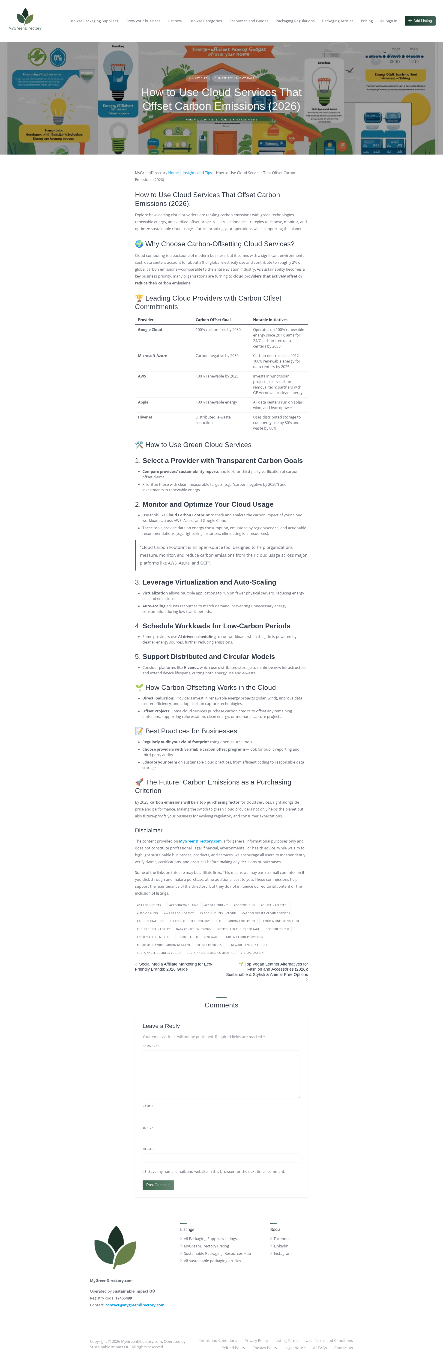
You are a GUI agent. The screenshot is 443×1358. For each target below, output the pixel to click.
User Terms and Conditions (329, 1340)
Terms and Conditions (218, 1340)
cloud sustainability (153, 929)
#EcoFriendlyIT (216, 905)
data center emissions (193, 929)
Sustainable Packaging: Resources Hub (217, 1253)
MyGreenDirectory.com (200, 841)
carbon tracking (150, 921)
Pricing (367, 20)
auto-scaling (147, 913)
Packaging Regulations (295, 20)
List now (175, 20)
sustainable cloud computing (211, 952)
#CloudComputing (183, 905)
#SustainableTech (275, 905)
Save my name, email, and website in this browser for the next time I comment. (216, 1171)
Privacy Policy (256, 1340)
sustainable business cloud (159, 952)
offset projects (209, 945)
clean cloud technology (190, 921)
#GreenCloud (244, 905)
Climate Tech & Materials (234, 78)
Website (148, 1148)
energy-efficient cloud (155, 937)
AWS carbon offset (179, 913)
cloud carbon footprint (235, 921)
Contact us (343, 1347)
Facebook (282, 1238)
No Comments (246, 119)
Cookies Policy (264, 1347)
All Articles (198, 78)
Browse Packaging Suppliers (93, 20)
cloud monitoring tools (281, 921)
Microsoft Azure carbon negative (164, 945)
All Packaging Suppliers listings (210, 1238)
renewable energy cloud (247, 945)
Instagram (283, 1253)
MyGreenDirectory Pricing (206, 1246)
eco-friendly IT (278, 929)
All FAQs (320, 1347)
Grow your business (143, 20)
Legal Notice (295, 1347)
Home (173, 172)
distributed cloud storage (238, 929)
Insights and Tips (197, 172)
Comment (151, 1046)
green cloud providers (244, 937)
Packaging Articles (337, 20)
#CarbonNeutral (150, 905)
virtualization (252, 952)
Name (148, 1106)
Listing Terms (286, 1340)
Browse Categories (205, 20)
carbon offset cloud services (266, 913)
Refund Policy (233, 1347)
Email (148, 1127)
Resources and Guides (248, 20)
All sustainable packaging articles (212, 1260)
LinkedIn (281, 1246)
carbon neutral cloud (218, 913)
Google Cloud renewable (200, 937)
